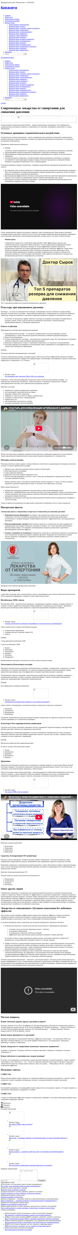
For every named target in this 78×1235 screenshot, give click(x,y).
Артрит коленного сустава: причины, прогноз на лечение (21, 1193)
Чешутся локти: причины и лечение (13, 1190)
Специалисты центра (12, 21)
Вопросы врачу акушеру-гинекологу (21, 39)
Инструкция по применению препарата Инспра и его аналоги (30, 1165)
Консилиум (9, 7)
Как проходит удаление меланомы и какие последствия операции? (28, 1215)
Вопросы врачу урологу (17, 26)
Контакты (8, 52)
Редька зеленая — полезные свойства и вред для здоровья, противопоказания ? (36, 1151)
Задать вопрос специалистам (19, 24)
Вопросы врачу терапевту (18, 48)
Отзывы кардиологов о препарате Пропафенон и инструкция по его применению (33, 623)
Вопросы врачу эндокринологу (20, 41)
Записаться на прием (12, 19)
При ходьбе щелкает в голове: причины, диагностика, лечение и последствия (28, 1208)
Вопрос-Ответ (10, 23)
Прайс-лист (9, 17)
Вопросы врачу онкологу (17, 43)
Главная (7, 15)
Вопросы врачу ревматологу (19, 50)
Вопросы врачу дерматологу (19, 30)
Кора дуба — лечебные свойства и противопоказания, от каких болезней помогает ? (38, 1138)
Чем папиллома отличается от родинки (18, 1230)
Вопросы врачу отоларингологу (20, 45)
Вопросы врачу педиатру (17, 37)
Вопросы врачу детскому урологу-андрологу (24, 28)
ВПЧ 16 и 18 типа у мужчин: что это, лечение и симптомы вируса (28, 1226)
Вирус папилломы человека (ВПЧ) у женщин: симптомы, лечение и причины (32, 1219)
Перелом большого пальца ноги (12, 1197)
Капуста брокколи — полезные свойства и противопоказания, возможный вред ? (29, 1201)
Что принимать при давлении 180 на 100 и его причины (24, 376)
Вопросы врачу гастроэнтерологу (20, 32)
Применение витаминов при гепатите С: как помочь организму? (27, 702)
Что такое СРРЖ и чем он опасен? (16, 792)
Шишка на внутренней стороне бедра (14, 1204)
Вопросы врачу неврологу (18, 35)
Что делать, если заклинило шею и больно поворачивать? (21, 1186)
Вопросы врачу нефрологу (18, 34)
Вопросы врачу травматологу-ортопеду (22, 46)
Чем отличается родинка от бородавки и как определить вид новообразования (32, 1222)
